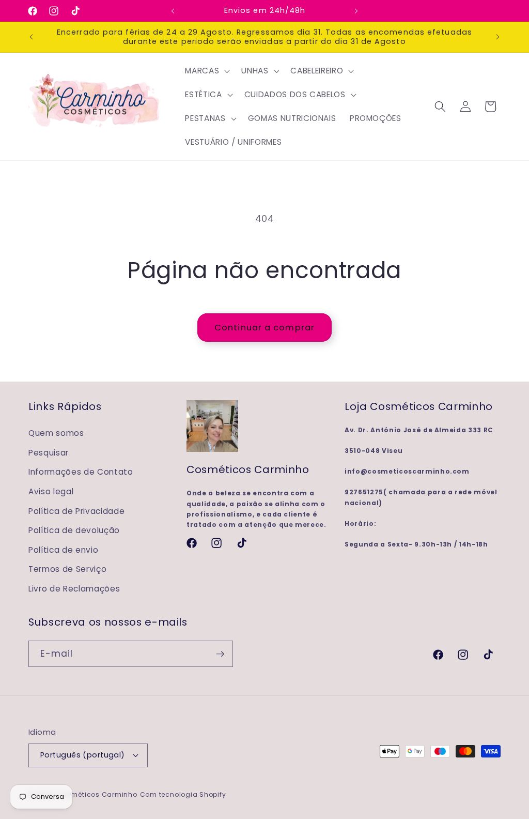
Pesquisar (48, 452)
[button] (206, 71)
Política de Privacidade (76, 511)
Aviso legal (50, 491)
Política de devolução (74, 530)
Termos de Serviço (67, 569)
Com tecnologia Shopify (183, 794)
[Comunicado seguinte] (356, 11)
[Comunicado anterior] (173, 11)
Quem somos (56, 433)
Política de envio (63, 549)
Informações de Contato (80, 471)
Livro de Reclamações (74, 588)
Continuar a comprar (264, 327)
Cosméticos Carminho (97, 794)
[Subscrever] (220, 654)
